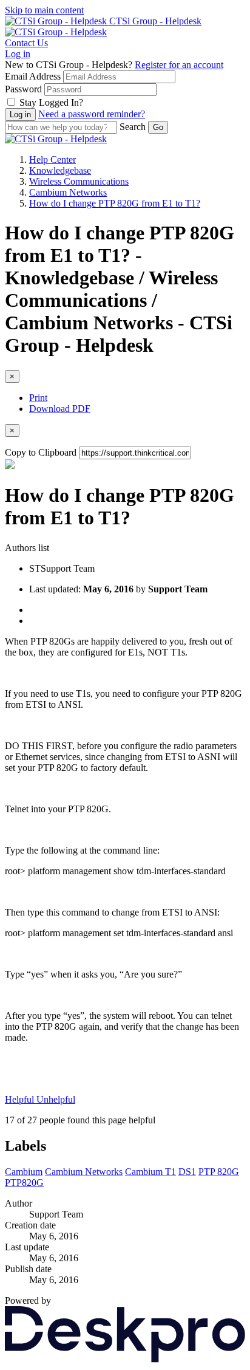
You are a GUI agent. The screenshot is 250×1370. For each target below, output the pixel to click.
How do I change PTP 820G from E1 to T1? (114, 203)
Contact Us (26, 43)
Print (38, 397)
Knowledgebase (60, 170)
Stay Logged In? (51, 102)
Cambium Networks (68, 192)
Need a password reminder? (91, 114)
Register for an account (179, 65)
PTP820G (24, 1182)
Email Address (33, 76)
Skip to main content (44, 10)
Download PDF (59, 408)
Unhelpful (55, 1099)
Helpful (20, 1099)
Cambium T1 (150, 1171)
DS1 (187, 1171)
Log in (17, 54)
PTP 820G (218, 1171)
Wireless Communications (79, 181)
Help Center (52, 159)
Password (23, 89)
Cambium (23, 1171)
